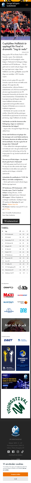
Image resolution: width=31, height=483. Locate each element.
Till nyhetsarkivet (11, 221)
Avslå (15, 479)
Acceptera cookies (15, 474)
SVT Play (7, 209)
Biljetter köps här (13, 204)
